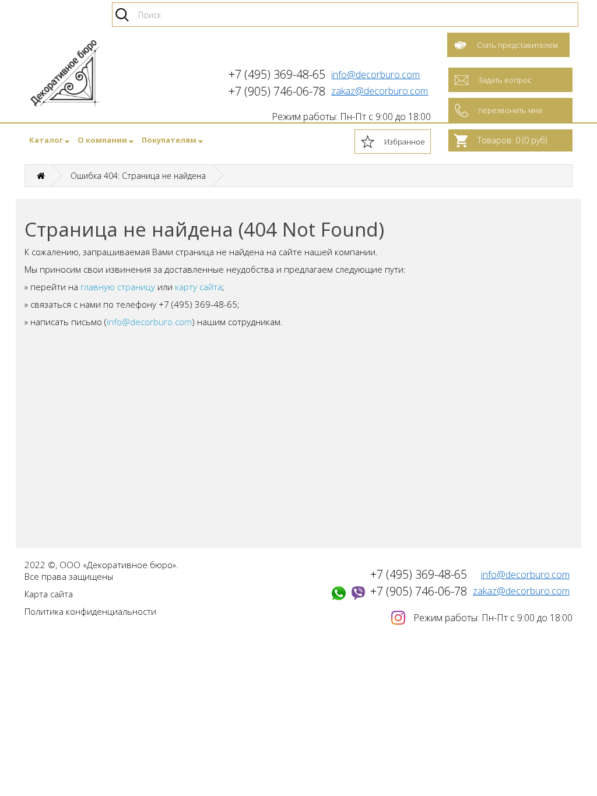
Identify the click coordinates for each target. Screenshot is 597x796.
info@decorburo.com (375, 74)
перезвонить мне (510, 110)
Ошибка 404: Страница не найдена (138, 175)
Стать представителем (517, 45)
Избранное (404, 141)
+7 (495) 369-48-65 (418, 574)
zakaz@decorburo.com (379, 90)
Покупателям (170, 140)
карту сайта (198, 287)
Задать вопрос (505, 80)
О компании (103, 140)
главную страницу (117, 287)
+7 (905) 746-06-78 (418, 591)
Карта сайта (48, 594)
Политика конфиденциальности (90, 611)
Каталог (47, 140)
